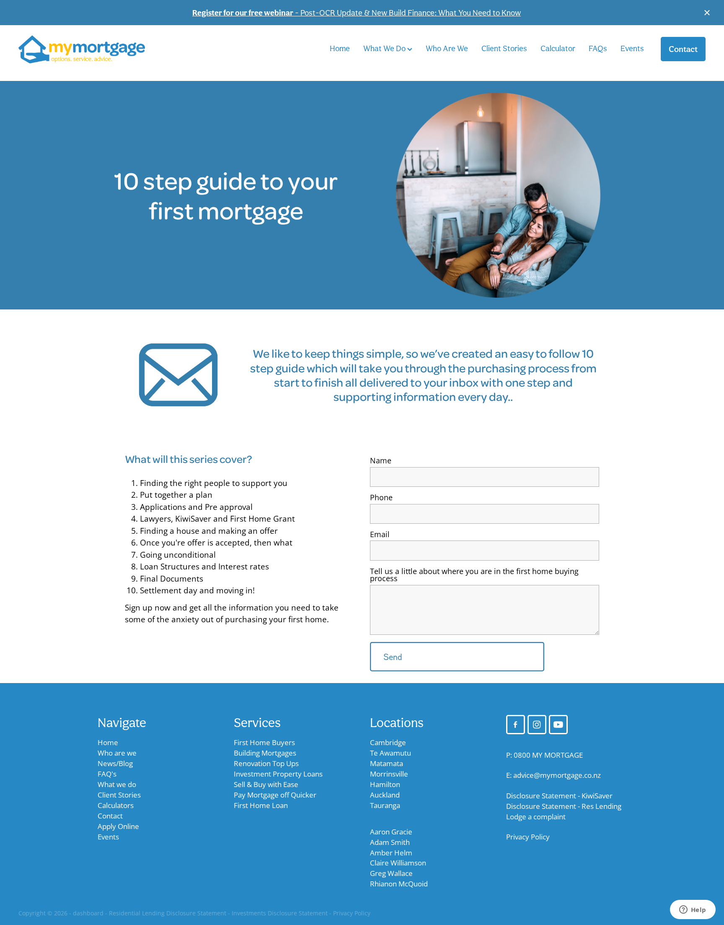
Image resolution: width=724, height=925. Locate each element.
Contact (683, 49)
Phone (381, 497)
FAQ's (107, 774)
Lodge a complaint (536, 816)
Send (392, 657)
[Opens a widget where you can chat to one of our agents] (693, 910)
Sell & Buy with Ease (266, 784)
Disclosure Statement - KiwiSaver (559, 795)
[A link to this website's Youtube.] (558, 724)
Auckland (385, 795)
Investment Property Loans (278, 774)
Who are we (117, 753)
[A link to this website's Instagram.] (536, 724)
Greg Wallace (391, 873)
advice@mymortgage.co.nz (557, 775)
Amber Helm (391, 852)
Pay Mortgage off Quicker (275, 795)
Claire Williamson (398, 863)
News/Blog (115, 763)
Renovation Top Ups (266, 763)
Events (632, 48)
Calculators (116, 805)
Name (380, 461)
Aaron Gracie (391, 832)
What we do (117, 784)
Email (380, 534)
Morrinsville (389, 774)
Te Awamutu (390, 753)
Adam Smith (390, 842)
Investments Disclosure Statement (280, 913)
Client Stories (504, 48)
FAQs (598, 48)
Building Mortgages (265, 753)
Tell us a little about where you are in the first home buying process (474, 575)
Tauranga (385, 805)
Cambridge (388, 742)
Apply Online (118, 826)
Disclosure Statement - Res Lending (563, 806)
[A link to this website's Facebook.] (515, 724)
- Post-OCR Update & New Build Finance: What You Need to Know (356, 12)
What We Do (385, 48)
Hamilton (385, 784)
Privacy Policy (528, 837)
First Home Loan (261, 805)
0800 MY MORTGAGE (548, 755)
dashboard (88, 913)
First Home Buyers (264, 742)
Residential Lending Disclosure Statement (167, 913)
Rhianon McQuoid (399, 884)
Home (340, 48)
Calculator (557, 48)
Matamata (386, 763)
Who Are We (447, 48)
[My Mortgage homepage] (87, 49)
